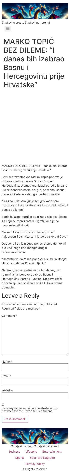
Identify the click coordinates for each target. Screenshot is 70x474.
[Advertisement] (35, 127)
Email (6, 375)
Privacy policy (35, 464)
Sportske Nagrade (42, 457)
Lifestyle (31, 451)
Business (14, 451)
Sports (19, 457)
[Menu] (7, 28)
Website (7, 390)
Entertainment (52, 451)
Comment (9, 315)
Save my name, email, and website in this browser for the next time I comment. (30, 409)
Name (7, 361)
